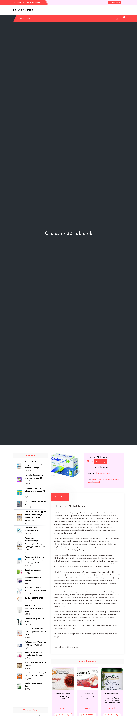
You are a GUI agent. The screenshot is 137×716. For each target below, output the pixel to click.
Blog (21, 19)
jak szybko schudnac (112, 479)
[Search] (117, 18)
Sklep (29, 19)
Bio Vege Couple (23, 9)
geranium (101, 479)
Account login (115, 2)
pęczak (90, 482)
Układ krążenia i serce (103, 473)
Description (59, 497)
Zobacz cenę (100, 462)
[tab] (60, 497)
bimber (94, 479)
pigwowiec (97, 482)
